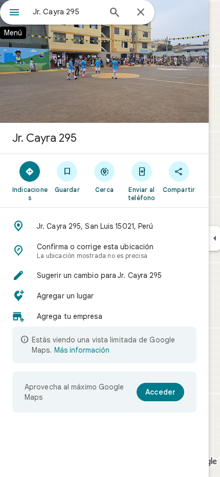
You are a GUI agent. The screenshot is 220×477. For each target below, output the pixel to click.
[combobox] (66, 12)
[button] (104, 226)
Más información (81, 350)
